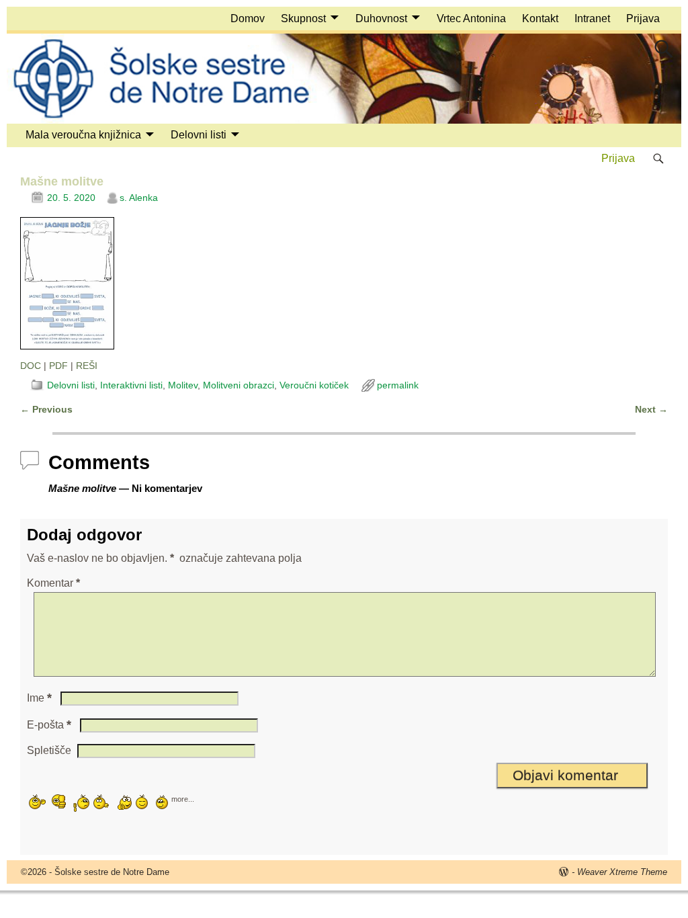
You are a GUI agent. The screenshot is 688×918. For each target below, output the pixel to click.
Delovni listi (198, 134)
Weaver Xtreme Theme (622, 872)
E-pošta (49, 725)
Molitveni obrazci (238, 385)
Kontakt (540, 18)
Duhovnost (381, 18)
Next (651, 409)
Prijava (643, 18)
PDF (58, 365)
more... (182, 798)
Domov (247, 18)
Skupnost (303, 18)
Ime (39, 698)
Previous (46, 409)
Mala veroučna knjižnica (83, 134)
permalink (398, 385)
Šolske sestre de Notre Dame (111, 872)
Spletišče (49, 750)
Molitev (183, 385)
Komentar (53, 583)
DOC (30, 365)
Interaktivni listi (131, 385)
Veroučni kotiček (314, 385)
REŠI (86, 365)
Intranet (592, 18)
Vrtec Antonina (471, 18)
